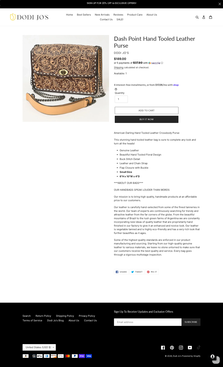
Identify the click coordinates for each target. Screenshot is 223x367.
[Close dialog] (219, 4)
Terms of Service (32, 320)
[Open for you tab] (212, 356)
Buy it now (147, 119)
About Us (74, 320)
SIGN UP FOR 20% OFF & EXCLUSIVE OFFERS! (111, 3)
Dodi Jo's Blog (55, 320)
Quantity (119, 92)
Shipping (118, 67)
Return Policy (43, 315)
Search (27, 315)
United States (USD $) (38, 347)
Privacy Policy (87, 315)
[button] (138, 62)
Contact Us (90, 320)
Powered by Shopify (191, 356)
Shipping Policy (65, 315)
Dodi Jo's (177, 356)
